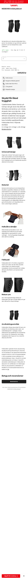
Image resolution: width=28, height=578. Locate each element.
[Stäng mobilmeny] (24, 576)
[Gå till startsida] (14, 5)
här (8, 369)
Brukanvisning (6, 129)
